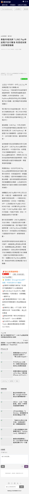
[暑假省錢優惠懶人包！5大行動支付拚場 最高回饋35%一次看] (6, 441)
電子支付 (10, 36)
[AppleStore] (20, 483)
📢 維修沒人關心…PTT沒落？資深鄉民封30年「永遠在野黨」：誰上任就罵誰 (14, 310)
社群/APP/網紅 (22, 5)
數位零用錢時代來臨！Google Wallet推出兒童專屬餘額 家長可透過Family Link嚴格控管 (20, 394)
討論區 (3, 449)
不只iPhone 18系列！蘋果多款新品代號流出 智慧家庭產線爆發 (20, 364)
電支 (17, 381)
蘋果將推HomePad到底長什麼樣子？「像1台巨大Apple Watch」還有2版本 (20, 354)
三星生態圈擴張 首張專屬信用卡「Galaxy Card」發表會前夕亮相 (20, 431)
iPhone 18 (4, 349)
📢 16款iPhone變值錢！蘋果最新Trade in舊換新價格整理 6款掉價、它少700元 (14, 324)
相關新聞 (4, 389)
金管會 (11, 381)
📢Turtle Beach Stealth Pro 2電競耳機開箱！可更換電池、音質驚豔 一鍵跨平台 (14, 293)
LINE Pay (4, 381)
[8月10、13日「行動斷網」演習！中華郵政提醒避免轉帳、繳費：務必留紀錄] (6, 405)
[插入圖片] (22, 466)
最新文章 (5, 5)
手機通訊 (12, 5)
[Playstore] (17, 483)
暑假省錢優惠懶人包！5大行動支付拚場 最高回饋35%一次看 (20, 440)
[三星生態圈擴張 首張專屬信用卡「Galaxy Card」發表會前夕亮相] (6, 432)
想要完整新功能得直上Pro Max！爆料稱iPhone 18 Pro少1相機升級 (20, 373)
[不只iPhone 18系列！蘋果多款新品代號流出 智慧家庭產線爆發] (6, 365)
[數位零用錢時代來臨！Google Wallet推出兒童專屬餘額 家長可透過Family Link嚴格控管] (6, 395)
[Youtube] (23, 2)
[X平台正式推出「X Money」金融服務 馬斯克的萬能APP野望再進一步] (6, 414)
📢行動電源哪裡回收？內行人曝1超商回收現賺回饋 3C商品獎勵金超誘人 (14, 302)
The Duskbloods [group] (7, 9)
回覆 (26, 466)
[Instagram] (12, 483)
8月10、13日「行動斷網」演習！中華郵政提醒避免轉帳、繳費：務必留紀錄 (20, 404)
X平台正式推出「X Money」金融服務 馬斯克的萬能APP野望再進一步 (20, 413)
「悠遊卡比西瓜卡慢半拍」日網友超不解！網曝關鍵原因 (20, 422)
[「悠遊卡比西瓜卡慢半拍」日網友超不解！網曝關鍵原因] (6, 423)
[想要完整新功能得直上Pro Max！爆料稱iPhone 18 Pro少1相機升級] (6, 374)
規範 (3, 466)
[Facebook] (9, 483)
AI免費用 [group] (18, 9)
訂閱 (21, 486)
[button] (25, 2)
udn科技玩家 (3, 36)
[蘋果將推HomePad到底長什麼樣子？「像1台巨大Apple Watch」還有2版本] (6, 355)
